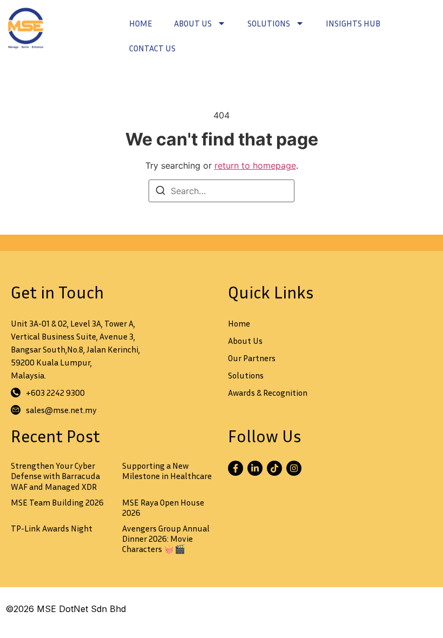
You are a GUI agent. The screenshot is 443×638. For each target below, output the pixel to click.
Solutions (268, 23)
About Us (193, 23)
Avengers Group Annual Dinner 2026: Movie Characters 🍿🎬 (166, 538)
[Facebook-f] (235, 468)
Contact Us (152, 48)
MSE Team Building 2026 (57, 502)
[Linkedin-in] (255, 468)
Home (140, 23)
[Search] (160, 192)
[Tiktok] (274, 468)
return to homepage (255, 165)
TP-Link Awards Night (51, 528)
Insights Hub (353, 23)
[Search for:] (221, 191)
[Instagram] (293, 468)
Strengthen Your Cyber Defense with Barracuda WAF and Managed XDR (55, 475)
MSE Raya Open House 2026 (163, 507)
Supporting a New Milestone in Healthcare (167, 470)
